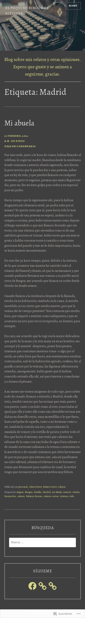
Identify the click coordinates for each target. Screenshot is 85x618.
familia (37, 492)
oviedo (75, 492)
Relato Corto (50, 487)
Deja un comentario (20, 146)
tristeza (64, 496)
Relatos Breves (34, 496)
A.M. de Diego (14, 141)
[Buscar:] (42, 542)
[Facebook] (32, 586)
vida (72, 496)
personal (22, 487)
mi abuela (57, 492)
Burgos (29, 492)
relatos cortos (51, 496)
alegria (20, 492)
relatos (62, 487)
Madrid (47, 492)
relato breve (35, 487)
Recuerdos (10, 496)
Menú (73, 5)
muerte (67, 492)
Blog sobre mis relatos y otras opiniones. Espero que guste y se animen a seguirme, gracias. (42, 66)
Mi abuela (19, 123)
